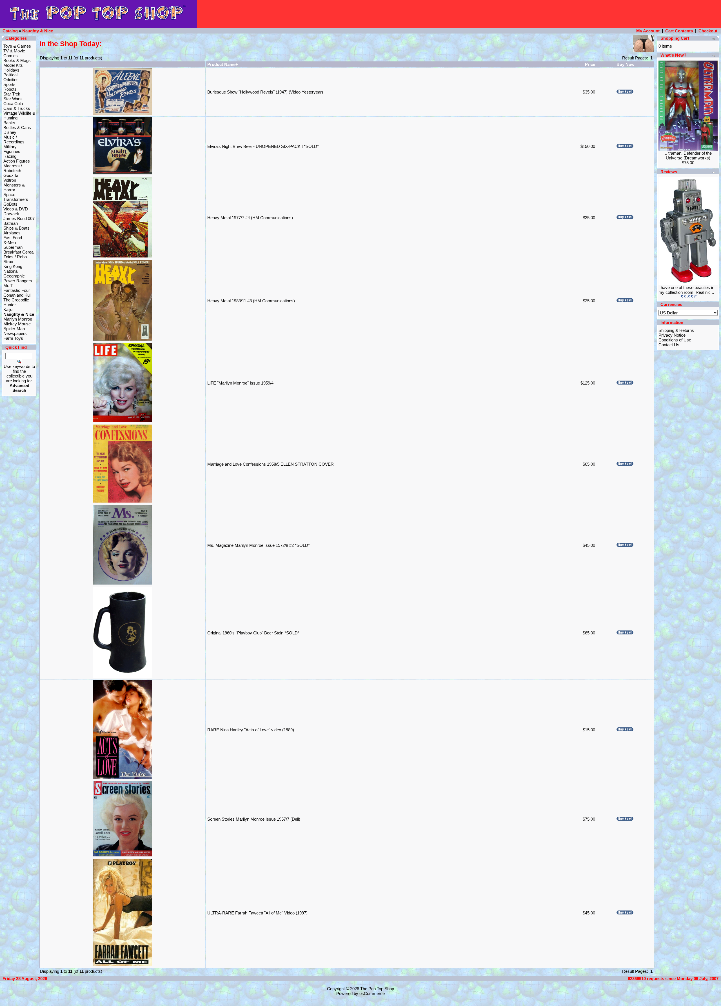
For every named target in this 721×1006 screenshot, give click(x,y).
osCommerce (372, 993)
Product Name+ (222, 64)
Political (10, 74)
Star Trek (11, 94)
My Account (648, 30)
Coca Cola (13, 103)
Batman (10, 223)
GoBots (10, 204)
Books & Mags (17, 60)
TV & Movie (14, 50)
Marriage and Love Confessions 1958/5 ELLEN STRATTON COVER (270, 464)
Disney (9, 132)
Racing (9, 156)
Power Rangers (17, 280)
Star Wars (12, 98)
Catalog (10, 30)
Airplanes (12, 232)
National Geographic (14, 273)
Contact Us (668, 344)
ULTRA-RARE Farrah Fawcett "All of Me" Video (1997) (257, 912)
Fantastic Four (16, 290)
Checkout (707, 30)
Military (10, 146)
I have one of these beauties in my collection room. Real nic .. (686, 290)
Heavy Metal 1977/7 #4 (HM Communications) (250, 217)
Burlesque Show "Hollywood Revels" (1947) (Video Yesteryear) (265, 92)
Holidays (11, 70)
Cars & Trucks (16, 108)
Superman (13, 247)
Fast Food (12, 237)
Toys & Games (17, 46)
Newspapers (15, 333)
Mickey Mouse (17, 323)
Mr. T (8, 285)
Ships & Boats (16, 228)
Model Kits (13, 65)
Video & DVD (15, 208)
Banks (9, 122)
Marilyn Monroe (17, 319)
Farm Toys (13, 338)
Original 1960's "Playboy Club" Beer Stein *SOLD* (253, 632)
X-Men (9, 242)
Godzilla (10, 175)
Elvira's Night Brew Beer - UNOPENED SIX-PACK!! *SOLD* (263, 146)
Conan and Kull (17, 295)
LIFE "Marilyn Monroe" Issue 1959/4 (240, 383)
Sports (9, 84)
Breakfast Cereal (18, 252)
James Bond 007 (19, 218)
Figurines (11, 151)
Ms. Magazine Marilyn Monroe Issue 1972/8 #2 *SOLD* (258, 545)
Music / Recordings (14, 139)
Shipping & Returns (676, 330)
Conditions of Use (674, 339)
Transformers (15, 199)
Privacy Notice (672, 335)
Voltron (9, 180)
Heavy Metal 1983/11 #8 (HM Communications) (251, 300)
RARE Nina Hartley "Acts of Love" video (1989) (250, 729)
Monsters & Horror (14, 187)
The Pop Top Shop (377, 988)
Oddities (11, 79)
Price (590, 64)
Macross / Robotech (12, 168)
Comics (10, 55)
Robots (10, 89)
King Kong (12, 266)
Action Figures (16, 161)
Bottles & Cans (17, 127)
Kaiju (7, 309)
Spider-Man (14, 328)
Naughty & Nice (37, 30)
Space (9, 194)
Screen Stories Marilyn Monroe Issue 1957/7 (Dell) (253, 819)
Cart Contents (679, 30)
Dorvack (11, 213)
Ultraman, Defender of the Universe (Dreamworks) (688, 155)
